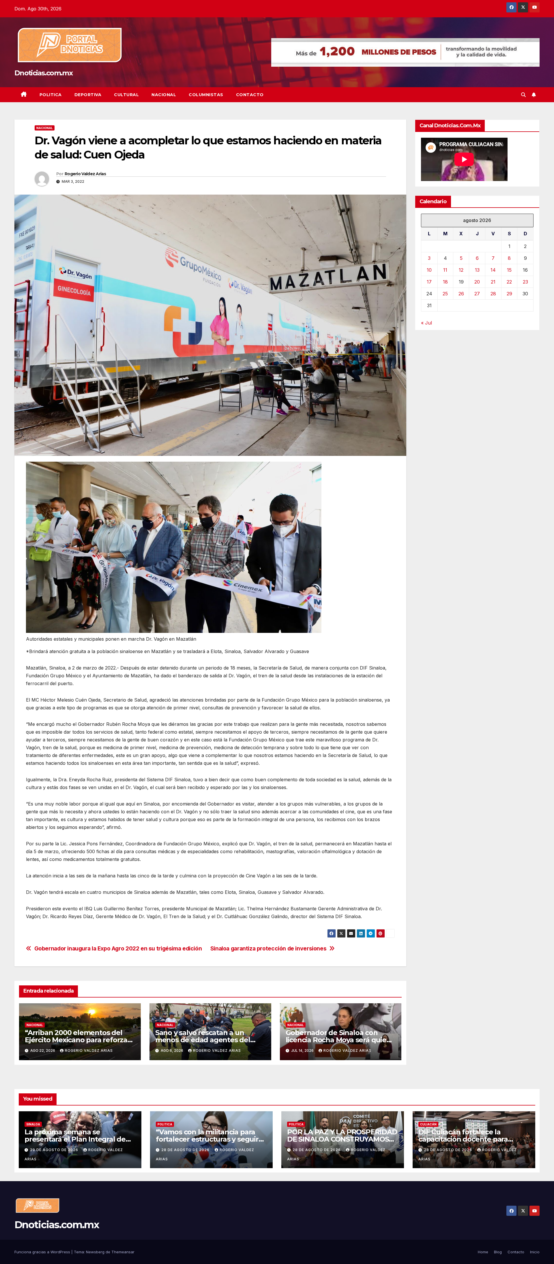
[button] (523, 95)
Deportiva (88, 94)
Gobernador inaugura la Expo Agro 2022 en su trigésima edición (118, 948)
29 (509, 294)
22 (509, 282)
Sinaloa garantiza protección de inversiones (268, 948)
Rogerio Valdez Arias (85, 173)
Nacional (163, 94)
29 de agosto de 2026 (54, 1150)
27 (477, 294)
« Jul (426, 323)
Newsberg (95, 1252)
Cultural (126, 94)
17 (429, 282)
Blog (498, 1252)
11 (445, 270)
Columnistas (206, 94)
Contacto (250, 94)
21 (493, 282)
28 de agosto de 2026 (186, 1150)
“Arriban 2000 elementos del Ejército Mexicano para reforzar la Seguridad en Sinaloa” (77, 1039)
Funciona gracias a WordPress (42, 1252)
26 (461, 294)
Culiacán (428, 1124)
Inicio (535, 1252)
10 (429, 270)
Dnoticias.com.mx (43, 73)
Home (483, 1252)
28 (493, 294)
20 (477, 282)
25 (445, 294)
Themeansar (122, 1252)
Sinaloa (33, 1124)
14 (493, 270)
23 (525, 282)
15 (509, 270)
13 (477, 270)
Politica (51, 94)
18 (445, 282)
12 (461, 270)
